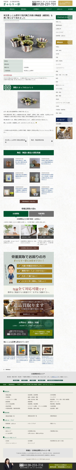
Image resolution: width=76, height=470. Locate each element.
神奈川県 (41, 380)
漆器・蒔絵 (58, 92)
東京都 (15, 380)
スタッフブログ (59, 32)
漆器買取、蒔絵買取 (33, 404)
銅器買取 (30, 401)
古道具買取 (53, 406)
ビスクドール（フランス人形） (63, 102)
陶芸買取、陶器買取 (55, 404)
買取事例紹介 (8, 369)
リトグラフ (58, 64)
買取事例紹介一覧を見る (28, 201)
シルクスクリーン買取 (11, 399)
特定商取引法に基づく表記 (57, 440)
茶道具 (57, 99)
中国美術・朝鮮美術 (60, 109)
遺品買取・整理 (54, 408)
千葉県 (32, 380)
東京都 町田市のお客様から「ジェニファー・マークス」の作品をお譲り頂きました (22, 359)
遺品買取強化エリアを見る (54, 380)
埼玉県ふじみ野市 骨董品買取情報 (15, 141)
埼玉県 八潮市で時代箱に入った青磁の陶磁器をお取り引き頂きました (47, 162)
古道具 (57, 106)
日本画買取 (53, 394)
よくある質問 (9, 433)
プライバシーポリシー (11, 443)
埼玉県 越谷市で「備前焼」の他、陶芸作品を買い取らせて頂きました (21, 162)
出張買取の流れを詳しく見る (28, 248)
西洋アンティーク (60, 85)
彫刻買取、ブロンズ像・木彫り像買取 (59, 399)
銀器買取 (8, 401)
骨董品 (57, 46)
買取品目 (60, 42)
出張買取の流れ (32, 431)
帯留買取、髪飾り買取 (33, 408)
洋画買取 (8, 397)
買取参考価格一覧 (10, 416)
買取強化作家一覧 (32, 416)
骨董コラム (58, 21)
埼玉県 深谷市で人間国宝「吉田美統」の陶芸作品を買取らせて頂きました (21, 190)
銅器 (57, 81)
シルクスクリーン (60, 67)
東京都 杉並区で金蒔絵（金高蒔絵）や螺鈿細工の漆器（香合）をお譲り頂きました (35, 359)
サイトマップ (31, 443)
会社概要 (70, 9)
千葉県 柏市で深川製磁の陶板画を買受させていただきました (21, 176)
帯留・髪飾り (59, 113)
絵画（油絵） (59, 50)
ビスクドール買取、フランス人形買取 (37, 406)
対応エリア (49, 9)
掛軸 (57, 71)
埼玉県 (24, 380)
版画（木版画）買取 (33, 397)
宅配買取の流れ (54, 431)
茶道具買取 (8, 406)
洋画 (57, 57)
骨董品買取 (8, 395)
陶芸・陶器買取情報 (37, 140)
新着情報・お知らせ (60, 35)
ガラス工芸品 (59, 88)
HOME (4, 384)
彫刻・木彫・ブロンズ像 (61, 74)
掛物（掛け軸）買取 (33, 399)
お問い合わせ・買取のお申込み (36, 433)
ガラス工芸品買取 (10, 404)
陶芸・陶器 (58, 95)
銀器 (57, 78)
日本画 (57, 53)
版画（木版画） (59, 60)
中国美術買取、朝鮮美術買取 (13, 408)
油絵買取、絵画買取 (33, 394)
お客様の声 (58, 28)
